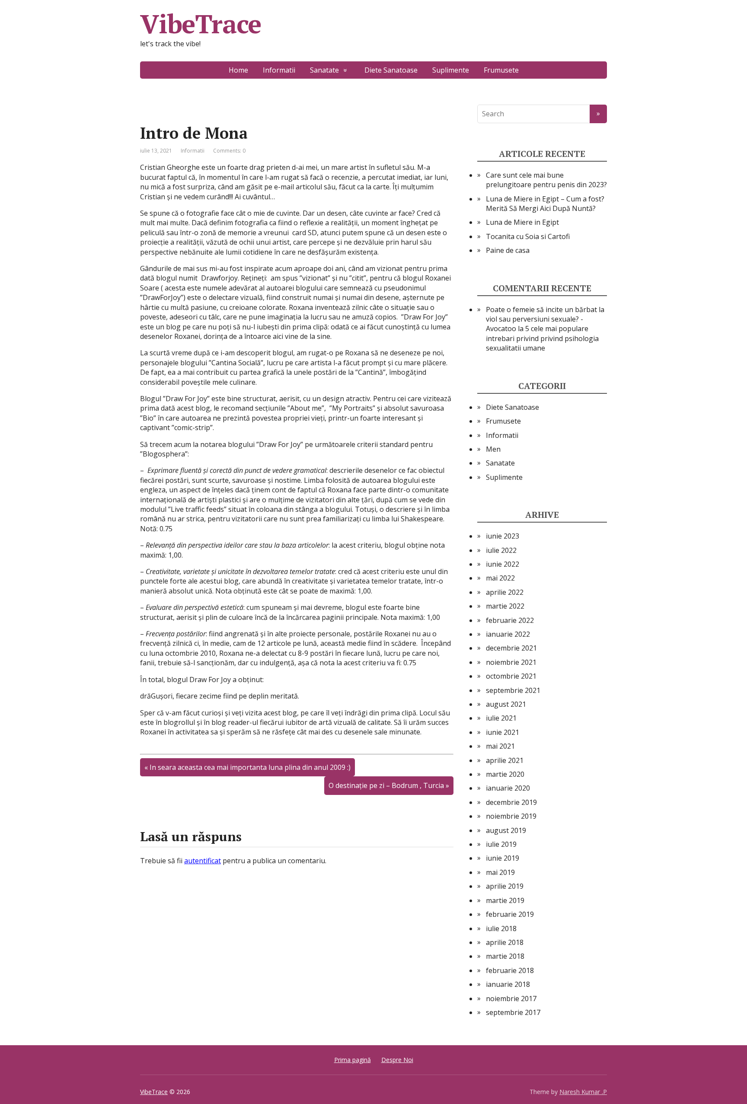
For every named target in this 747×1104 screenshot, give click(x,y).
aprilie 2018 (505, 942)
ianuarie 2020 (508, 788)
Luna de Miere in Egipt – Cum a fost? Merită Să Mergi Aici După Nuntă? (545, 203)
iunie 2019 (502, 858)
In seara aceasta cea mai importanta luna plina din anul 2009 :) (250, 767)
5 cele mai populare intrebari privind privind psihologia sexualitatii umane (542, 338)
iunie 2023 (502, 536)
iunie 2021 (502, 732)
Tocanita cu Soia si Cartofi (528, 236)
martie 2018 (505, 956)
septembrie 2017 (513, 1012)
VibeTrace (200, 24)
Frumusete (501, 70)
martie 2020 (505, 774)
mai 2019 (500, 872)
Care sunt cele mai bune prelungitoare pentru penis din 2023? (546, 179)
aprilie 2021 (505, 760)
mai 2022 (500, 578)
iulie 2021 (501, 718)
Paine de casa (508, 250)
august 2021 (506, 704)
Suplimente (450, 70)
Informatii (279, 70)
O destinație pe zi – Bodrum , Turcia (386, 785)
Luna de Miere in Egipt (522, 222)
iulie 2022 (501, 550)
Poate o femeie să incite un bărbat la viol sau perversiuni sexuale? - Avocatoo (545, 319)
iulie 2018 (501, 928)
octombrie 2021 (511, 676)
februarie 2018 (510, 970)
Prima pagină (352, 1060)
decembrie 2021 (511, 648)
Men (493, 449)
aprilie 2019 (505, 886)
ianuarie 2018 (508, 984)
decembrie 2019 (511, 802)
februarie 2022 (510, 620)
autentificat (202, 860)
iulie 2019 (501, 844)
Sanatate (324, 70)
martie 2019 (505, 900)
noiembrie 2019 (511, 816)
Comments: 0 (229, 150)
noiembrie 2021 (511, 662)
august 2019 (506, 830)
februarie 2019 (510, 914)
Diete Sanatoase (391, 70)
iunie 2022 (502, 564)
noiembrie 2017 (511, 998)
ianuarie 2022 (508, 634)
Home (238, 70)
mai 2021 (500, 746)
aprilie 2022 (505, 592)
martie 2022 (505, 606)
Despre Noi (397, 1060)
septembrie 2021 (513, 690)
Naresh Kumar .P (583, 1092)
